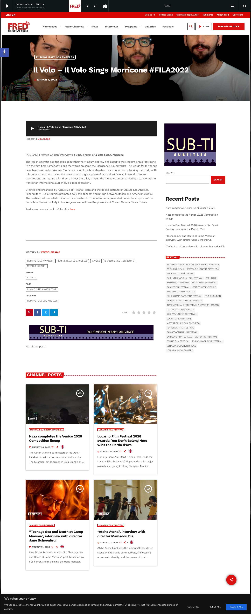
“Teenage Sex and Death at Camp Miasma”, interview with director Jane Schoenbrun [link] (56, 536)
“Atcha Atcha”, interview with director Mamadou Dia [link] (121, 534)
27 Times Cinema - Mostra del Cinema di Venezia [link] (193, 264)
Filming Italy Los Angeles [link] (55, 57)
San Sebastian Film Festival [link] (182, 332)
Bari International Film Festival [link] (185, 278)
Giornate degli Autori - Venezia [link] (184, 300)
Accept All (236, 607)
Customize (193, 607)
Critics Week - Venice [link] (204, 287)
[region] (125, 604)
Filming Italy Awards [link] (40, 261)
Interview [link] (35, 514)
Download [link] (44, 139)
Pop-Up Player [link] (228, 26)
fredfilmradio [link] (50, 252)
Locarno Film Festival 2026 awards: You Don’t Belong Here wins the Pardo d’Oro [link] (122, 440)
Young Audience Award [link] (180, 350)
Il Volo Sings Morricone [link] (119, 261)
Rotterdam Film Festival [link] (180, 328)
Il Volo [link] (96, 261)
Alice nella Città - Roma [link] (180, 273)
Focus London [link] (213, 296)
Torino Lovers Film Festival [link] (207, 341)
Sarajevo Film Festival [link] (179, 337)
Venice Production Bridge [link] (181, 346)
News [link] (32, 418)
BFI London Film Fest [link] (178, 282)
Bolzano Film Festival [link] (204, 282)
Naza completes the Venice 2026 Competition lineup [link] (55, 438)
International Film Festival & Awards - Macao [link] (193, 305)
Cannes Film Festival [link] (41, 525)
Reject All (214, 607)
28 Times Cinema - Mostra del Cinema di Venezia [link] (193, 269)
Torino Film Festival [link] (178, 341)
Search (170, 173)
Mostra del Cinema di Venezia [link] (46, 430)
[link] (4, 52)
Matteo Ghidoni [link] (36, 266)
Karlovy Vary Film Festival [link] (182, 314)
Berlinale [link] (211, 278)
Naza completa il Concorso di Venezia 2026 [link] (190, 208)
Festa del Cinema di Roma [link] (181, 291)
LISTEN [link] (10, 14)
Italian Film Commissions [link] (180, 310)
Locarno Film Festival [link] (111, 430)
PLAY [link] (204, 26)
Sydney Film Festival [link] (205, 337)
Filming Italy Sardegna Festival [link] (184, 296)
